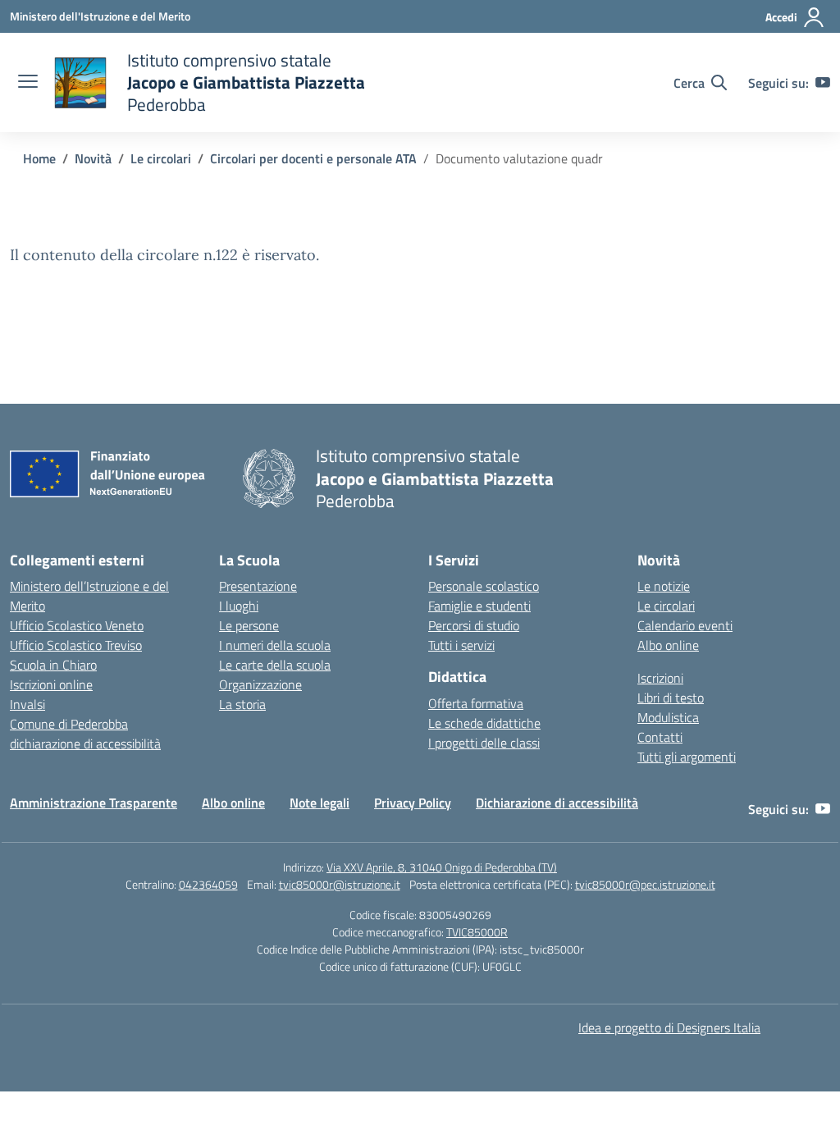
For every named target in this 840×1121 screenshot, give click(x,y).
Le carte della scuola (275, 665)
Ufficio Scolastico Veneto (77, 625)
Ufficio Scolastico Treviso (76, 645)
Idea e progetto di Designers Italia (669, 1027)
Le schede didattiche (484, 723)
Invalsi (27, 704)
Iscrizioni (660, 678)
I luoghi (238, 605)
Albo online (668, 645)
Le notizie (663, 586)
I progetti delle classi (484, 743)
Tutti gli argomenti (686, 756)
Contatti (659, 737)
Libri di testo (670, 697)
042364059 (208, 884)
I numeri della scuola (275, 645)
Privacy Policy (412, 802)
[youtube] (822, 82)
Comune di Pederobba (69, 724)
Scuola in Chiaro (53, 665)
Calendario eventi (685, 625)
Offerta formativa (475, 703)
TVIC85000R (477, 931)
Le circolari (666, 605)
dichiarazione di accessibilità (85, 743)
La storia (242, 704)
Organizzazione (260, 684)
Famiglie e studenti (479, 605)
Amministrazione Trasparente (93, 802)
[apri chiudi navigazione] (28, 83)
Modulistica (668, 717)
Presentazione (258, 586)
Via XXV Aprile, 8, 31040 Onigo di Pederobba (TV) (441, 867)
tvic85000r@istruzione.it (339, 884)
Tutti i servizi (461, 645)
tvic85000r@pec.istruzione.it (645, 884)
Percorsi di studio (473, 625)
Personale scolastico (483, 586)
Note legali (319, 802)
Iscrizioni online (51, 684)
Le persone (249, 625)
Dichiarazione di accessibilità (557, 802)
